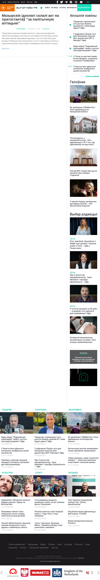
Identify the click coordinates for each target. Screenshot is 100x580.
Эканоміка (75, 409)
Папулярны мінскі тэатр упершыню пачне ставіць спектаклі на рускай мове (13, 513)
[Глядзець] (71, 238)
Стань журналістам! (16, 544)
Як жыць (54, 8)
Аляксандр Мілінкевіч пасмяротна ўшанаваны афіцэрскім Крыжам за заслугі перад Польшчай (83, 392)
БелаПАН (5, 49)
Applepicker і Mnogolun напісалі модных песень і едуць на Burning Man (15, 502)
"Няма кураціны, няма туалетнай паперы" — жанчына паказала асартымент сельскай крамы (83, 460)
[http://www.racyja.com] (87, 572)
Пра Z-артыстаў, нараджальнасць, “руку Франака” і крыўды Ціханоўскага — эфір (81, 278)
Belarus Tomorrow (13, 2)
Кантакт (23, 548)
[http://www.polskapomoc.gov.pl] (13, 572)
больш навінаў (92, 76)
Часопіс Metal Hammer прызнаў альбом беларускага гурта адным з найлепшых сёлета (15, 525)
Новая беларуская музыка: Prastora (80, 522)
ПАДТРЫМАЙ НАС (84, 8)
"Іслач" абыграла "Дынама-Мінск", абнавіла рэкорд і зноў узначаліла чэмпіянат (48, 525)
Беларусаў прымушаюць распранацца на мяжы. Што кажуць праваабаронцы (83, 339)
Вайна (47, 8)
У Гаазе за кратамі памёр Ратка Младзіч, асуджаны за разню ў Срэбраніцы (85, 58)
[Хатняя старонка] (27, 7)
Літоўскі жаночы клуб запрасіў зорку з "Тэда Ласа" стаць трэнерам (49, 513)
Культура (7, 472)
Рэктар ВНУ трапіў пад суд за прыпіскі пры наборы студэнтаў (83, 173)
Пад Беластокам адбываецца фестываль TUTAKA (82, 512)
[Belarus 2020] (40, 573)
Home (41, 8)
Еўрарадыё (20, 29)
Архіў (60, 544)
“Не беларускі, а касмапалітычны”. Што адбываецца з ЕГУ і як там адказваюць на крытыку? (82, 141)
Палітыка (41, 409)
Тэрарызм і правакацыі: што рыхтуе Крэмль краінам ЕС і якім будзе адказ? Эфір (84, 24)
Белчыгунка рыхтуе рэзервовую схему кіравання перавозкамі (83, 449)
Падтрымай (33, 544)
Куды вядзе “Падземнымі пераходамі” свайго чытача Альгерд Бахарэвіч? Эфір (86, 48)
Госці (4, 2)
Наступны (98, 573)
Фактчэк (29, 2)
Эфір (35, 2)
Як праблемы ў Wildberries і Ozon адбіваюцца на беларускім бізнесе (82, 109)
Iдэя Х (23, 2)
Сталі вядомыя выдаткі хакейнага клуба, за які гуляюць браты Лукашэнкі (50, 502)
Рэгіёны (51, 544)
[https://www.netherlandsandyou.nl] (68, 572)
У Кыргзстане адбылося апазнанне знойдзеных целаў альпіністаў (84, 68)
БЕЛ (88, 2)
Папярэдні (2, 573)
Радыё (43, 544)
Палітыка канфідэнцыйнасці (50, 561)
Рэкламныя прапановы (39, 548)
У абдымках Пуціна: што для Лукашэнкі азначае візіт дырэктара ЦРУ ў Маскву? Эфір (84, 37)
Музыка (73, 472)
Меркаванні (72, 8)
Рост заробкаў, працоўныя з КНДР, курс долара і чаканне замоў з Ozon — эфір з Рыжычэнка (83, 244)
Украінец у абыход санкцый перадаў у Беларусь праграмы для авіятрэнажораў (15, 462)
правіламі (81, 558)
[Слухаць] (74, 239)
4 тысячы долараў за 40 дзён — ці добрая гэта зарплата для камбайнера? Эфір (83, 311)
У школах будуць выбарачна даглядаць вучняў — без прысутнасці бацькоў (83, 203)
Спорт (38, 472)
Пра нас (54, 548)
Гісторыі (62, 8)
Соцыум (45, 29)
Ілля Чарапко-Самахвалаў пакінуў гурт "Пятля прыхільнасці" (80, 502)
